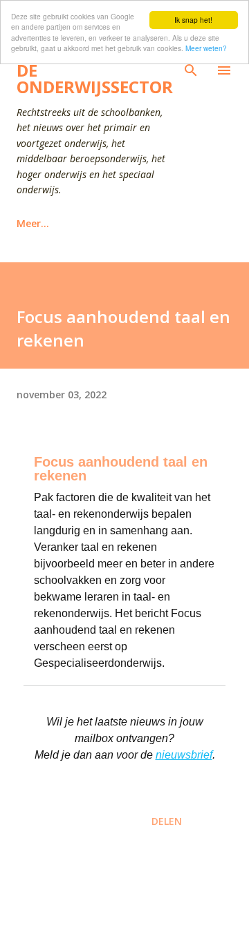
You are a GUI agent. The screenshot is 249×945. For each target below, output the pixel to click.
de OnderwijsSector (95, 78)
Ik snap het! (193, 19)
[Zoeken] (191, 70)
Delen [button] (166, 821)
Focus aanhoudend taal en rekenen (121, 468)
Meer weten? (206, 48)
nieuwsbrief (184, 755)
